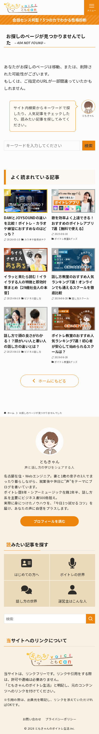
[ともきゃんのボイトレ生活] (20, 7)
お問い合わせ (32, 719)
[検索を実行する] (90, 619)
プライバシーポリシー (60, 719)
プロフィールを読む (49, 521)
